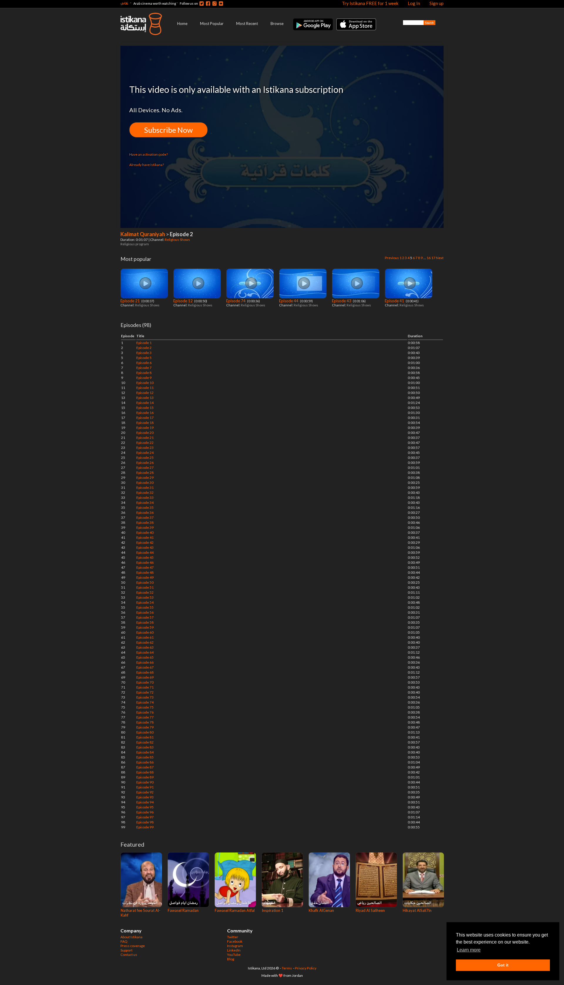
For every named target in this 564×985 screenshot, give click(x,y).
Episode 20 (145, 432)
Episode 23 (145, 447)
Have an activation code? (148, 154)
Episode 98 (145, 822)
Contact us (128, 954)
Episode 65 (145, 657)
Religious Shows (178, 239)
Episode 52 (145, 592)
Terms (287, 968)
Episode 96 (145, 812)
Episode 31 (145, 487)
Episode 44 (289, 300)
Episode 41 (395, 300)
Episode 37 (145, 517)
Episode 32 (145, 492)
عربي (124, 2)
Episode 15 (145, 407)
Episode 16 (145, 412)
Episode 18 (145, 422)
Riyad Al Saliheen (370, 910)
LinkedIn (234, 950)
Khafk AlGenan (321, 910)
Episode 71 (145, 687)
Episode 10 (145, 382)
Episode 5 (144, 357)
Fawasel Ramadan (183, 910)
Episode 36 (145, 512)
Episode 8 (144, 372)
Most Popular (212, 23)
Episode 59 (145, 627)
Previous (392, 258)
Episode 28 (145, 472)
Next (440, 258)
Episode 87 (145, 767)
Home (182, 23)
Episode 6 (144, 362)
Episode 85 (145, 757)
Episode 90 (145, 782)
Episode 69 (145, 677)
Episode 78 (145, 722)
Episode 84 (145, 752)
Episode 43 (342, 300)
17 (433, 258)
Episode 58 (145, 622)
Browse (277, 23)
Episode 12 (183, 300)
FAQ (123, 941)
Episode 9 (144, 377)
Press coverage (132, 946)
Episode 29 (145, 477)
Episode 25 (145, 457)
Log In (414, 3)
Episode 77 (145, 717)
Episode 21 (130, 300)
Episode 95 (145, 807)
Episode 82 (145, 742)
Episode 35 (145, 507)
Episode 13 (145, 397)
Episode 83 (145, 747)
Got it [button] (502, 965)
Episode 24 (145, 452)
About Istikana (131, 937)
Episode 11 (145, 387)
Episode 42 (145, 542)
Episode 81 (145, 737)
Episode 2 (144, 347)
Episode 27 (145, 467)
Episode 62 (145, 642)
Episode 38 (145, 522)
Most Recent (247, 23)
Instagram (235, 946)
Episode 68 (145, 672)
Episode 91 (145, 787)
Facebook (234, 941)
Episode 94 (145, 802)
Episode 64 (145, 652)
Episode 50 (145, 582)
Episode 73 (145, 697)
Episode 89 (145, 777)
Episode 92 (145, 792)
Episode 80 (145, 732)
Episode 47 (145, 567)
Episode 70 (145, 682)
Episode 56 (145, 612)
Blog (230, 959)
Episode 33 (145, 497)
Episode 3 (144, 352)
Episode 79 (145, 727)
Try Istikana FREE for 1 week (370, 3)
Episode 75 (145, 707)
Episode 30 (145, 482)
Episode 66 (145, 662)
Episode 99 (145, 827)
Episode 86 (145, 762)
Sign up (436, 3)
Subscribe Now (168, 129)
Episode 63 (145, 647)
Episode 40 (145, 532)
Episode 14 (145, 402)
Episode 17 (145, 417)
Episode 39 (145, 527)
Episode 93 (145, 797)
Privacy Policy (305, 968)
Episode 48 (145, 572)
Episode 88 (145, 772)
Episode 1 (144, 342)
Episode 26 (145, 462)
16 (429, 258)
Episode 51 (145, 587)
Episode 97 (145, 817)
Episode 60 (145, 632)
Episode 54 (145, 602)
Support (126, 950)
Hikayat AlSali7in (417, 910)
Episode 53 (145, 597)
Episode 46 (145, 562)
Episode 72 (145, 692)
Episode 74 (236, 300)
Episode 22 (145, 442)
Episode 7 (144, 367)
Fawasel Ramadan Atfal (235, 910)
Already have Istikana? (146, 164)
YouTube (234, 954)
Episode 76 (145, 712)
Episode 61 (145, 637)
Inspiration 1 (272, 910)
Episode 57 (145, 617)
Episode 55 (145, 607)
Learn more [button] (469, 949)
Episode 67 (145, 667)
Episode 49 (145, 577)
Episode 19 (145, 427)
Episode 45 (145, 557)
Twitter (232, 937)
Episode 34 (145, 502)
